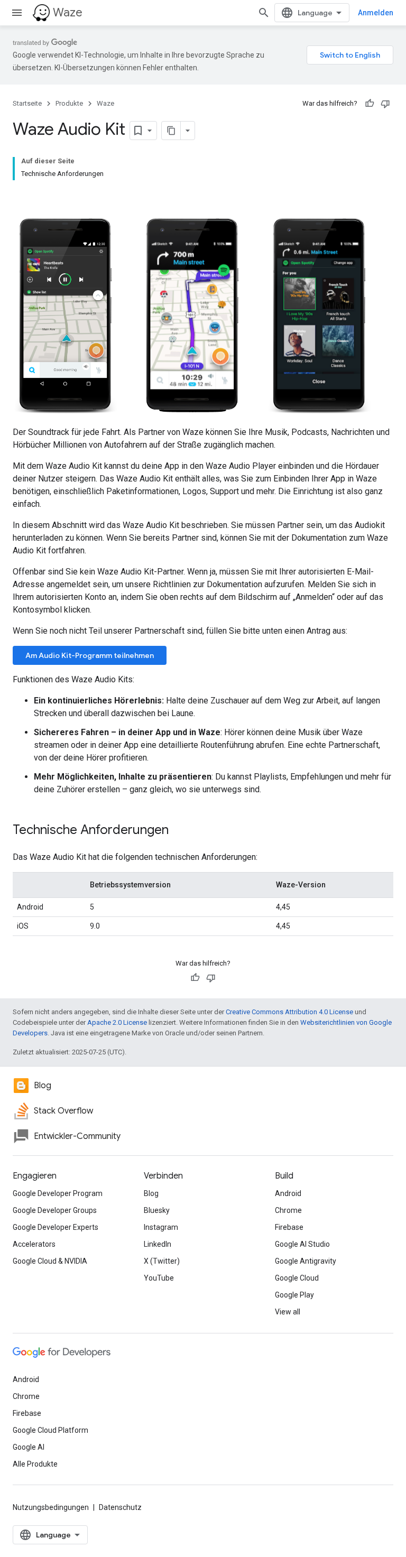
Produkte (69, 103)
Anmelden (375, 12)
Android (288, 1193)
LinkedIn (157, 1244)
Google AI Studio (302, 1244)
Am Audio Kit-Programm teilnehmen (89, 655)
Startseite (27, 103)
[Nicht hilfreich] (385, 104)
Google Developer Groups (55, 1210)
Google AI (28, 1447)
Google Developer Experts (55, 1227)
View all (287, 1312)
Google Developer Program (58, 1193)
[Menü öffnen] (16, 12)
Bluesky (157, 1210)
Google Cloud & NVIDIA (50, 1261)
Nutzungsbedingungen (51, 1507)
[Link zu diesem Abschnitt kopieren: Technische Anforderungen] (179, 830)
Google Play (294, 1295)
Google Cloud (297, 1278)
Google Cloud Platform (50, 1430)
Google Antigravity (305, 1261)
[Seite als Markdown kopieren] (171, 131)
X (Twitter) (162, 1261)
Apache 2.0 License (117, 1022)
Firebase (289, 1227)
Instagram (161, 1227)
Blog (151, 1193)
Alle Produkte (35, 1464)
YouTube (159, 1278)
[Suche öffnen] (263, 12)
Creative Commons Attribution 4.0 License (289, 1012)
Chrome (288, 1210)
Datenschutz (120, 1507)
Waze (67, 12)
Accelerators (34, 1244)
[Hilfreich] (369, 104)
